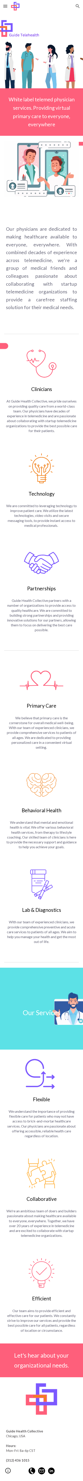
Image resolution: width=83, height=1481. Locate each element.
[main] (41, 112)
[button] (5, 6)
